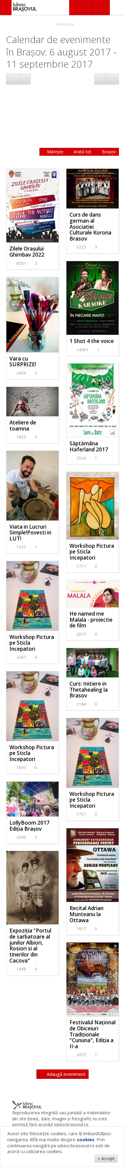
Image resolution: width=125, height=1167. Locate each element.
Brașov (108, 152)
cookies (85, 1139)
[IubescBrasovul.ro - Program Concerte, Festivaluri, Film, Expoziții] (6, 7)
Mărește (54, 152)
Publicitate (65, 24)
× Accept (106, 1158)
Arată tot (82, 152)
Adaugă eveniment (66, 1074)
